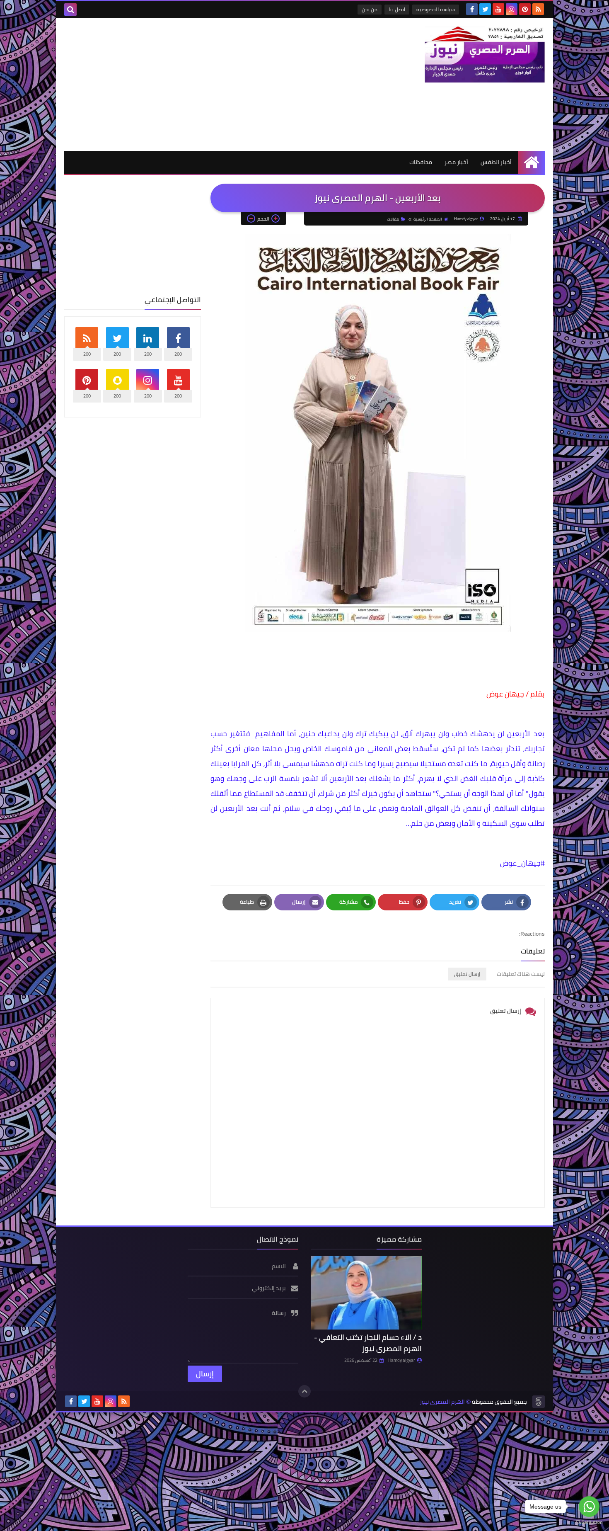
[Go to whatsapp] (589, 1506)
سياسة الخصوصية (435, 9)
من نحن (369, 9)
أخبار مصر (456, 162)
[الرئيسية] (531, 162)
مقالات (393, 219)
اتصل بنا (397, 9)
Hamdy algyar (401, 1360)
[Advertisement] (215, 84)
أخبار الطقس (496, 162)
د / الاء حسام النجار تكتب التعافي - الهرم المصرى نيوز (368, 1342)
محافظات (420, 162)
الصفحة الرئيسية (427, 219)
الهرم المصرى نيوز (442, 1402)
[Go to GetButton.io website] (589, 1522)
